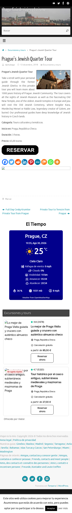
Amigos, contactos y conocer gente (38, 455)
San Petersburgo (52, 447)
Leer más (63, 508)
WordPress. (63, 485)
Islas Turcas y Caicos (31, 447)
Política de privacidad (24, 440)
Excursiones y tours (17, 50)
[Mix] (44, 162)
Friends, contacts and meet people (50, 459)
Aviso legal (5, 440)
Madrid (39, 444)
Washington (6, 451)
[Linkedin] (24, 162)
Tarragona (59, 444)
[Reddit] (18, 162)
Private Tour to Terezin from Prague (55, 211)
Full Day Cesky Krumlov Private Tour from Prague (16, 211)
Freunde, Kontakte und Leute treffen (41, 467)
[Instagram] (68, 3)
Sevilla (4, 447)
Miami (65, 447)
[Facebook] (63, 3)
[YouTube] (54, 3)
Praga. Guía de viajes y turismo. (24, 9)
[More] (57, 162)
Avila (69, 444)
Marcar (8, 199)
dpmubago (10, 64)
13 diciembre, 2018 (29, 64)
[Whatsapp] (51, 162)
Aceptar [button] (51, 508)
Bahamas (14, 447)
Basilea (30, 444)
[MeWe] (38, 162)
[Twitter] (58, 3)
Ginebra (20, 444)
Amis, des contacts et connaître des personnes (24, 463)
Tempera (52, 485)
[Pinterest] (31, 162)
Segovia (49, 444)
